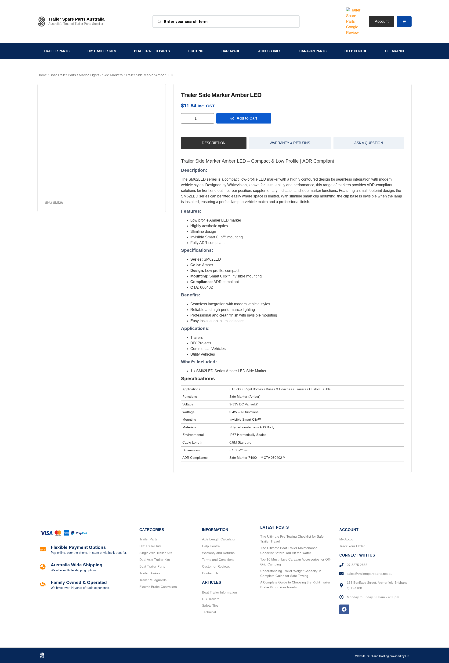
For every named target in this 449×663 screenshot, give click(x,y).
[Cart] (404, 21)
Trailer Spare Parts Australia (76, 19)
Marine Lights (89, 75)
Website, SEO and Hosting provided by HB (382, 656)
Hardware (230, 51)
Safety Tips (210, 605)
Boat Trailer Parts (152, 51)
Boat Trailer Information (219, 592)
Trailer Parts (56, 51)
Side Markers (112, 75)
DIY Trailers (210, 599)
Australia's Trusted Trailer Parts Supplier (75, 24)
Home (42, 75)
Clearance (395, 51)
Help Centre (355, 51)
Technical (209, 612)
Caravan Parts (312, 51)
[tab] (213, 143)
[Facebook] (344, 609)
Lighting (195, 51)
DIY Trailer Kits (101, 51)
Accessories (269, 51)
